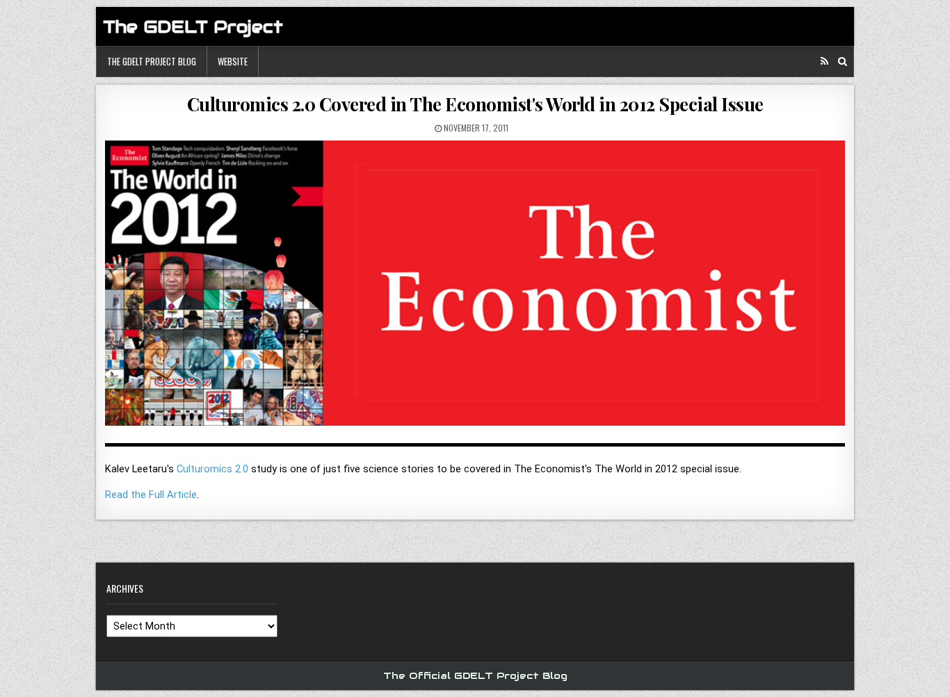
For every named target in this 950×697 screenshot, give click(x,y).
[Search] (842, 61)
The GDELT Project (193, 27)
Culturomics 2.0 (212, 469)
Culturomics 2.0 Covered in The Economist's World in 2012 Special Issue (475, 104)
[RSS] (824, 61)
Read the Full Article (151, 494)
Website (233, 61)
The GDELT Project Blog (151, 61)
